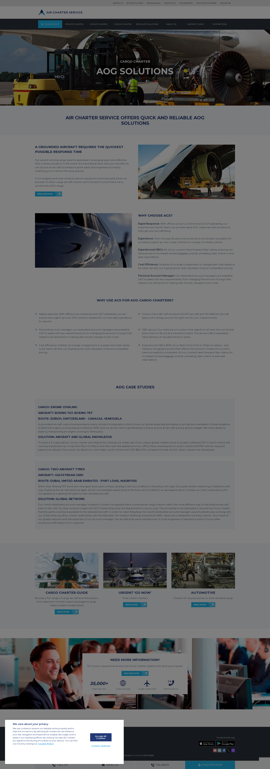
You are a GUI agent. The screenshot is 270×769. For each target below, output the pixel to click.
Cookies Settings (100, 745)
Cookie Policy (46, 743)
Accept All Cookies (100, 737)
